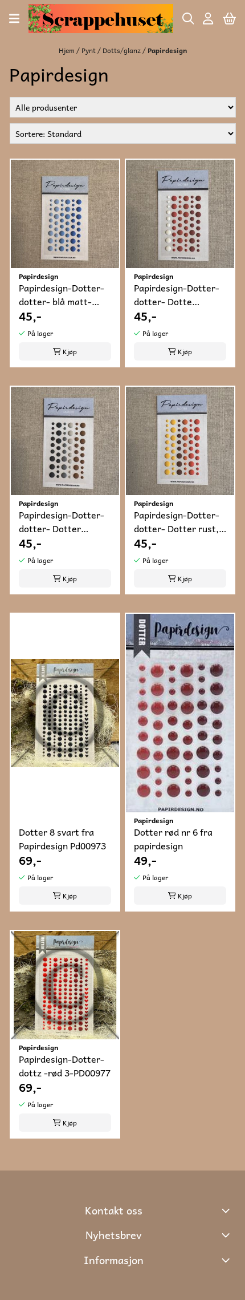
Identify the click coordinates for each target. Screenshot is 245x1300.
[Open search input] (188, 19)
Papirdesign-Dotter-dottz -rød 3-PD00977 (65, 1065)
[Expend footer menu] (227, 1260)
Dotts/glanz (122, 50)
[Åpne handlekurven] (229, 18)
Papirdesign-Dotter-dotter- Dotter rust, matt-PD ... (176, 521)
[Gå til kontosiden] (208, 18)
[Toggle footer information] (227, 1210)
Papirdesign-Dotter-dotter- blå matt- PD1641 (61, 294)
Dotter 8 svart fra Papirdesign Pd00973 (62, 838)
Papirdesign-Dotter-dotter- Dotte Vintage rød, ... (176, 294)
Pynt (89, 50)
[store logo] (100, 18)
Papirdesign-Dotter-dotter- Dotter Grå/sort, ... (61, 521)
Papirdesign (167, 50)
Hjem (67, 50)
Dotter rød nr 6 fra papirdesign (173, 838)
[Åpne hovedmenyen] (14, 18)
